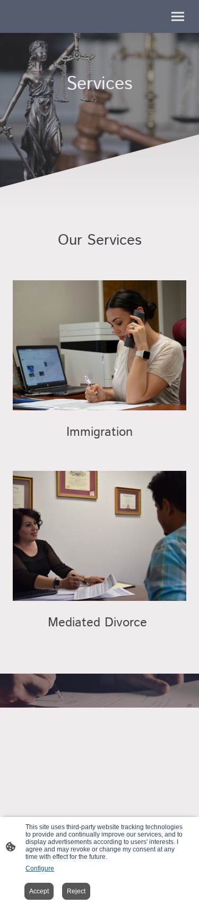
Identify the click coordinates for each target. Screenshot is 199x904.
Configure (39, 868)
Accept (39, 891)
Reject (76, 891)
